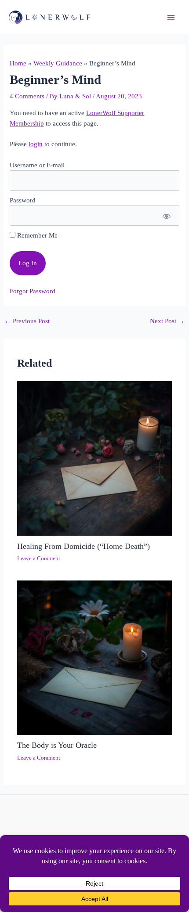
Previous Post (27, 321)
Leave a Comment (38, 558)
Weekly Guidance (57, 63)
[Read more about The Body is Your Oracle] (94, 656)
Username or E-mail (37, 165)
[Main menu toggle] (171, 17)
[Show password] (166, 215)
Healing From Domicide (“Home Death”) (83, 546)
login (36, 144)
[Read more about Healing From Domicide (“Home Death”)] (94, 457)
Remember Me (36, 235)
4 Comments (27, 96)
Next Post (167, 321)
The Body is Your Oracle (57, 745)
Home (18, 63)
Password (23, 200)
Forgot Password (32, 291)
